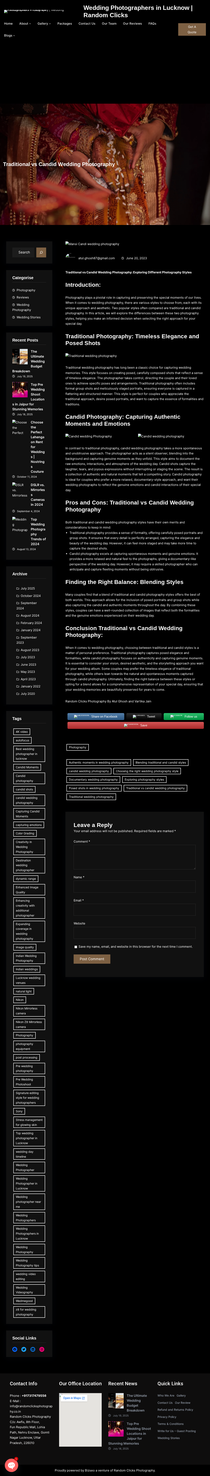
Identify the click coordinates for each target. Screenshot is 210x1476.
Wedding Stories (29, 317)
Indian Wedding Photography (26, 958)
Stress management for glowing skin (29, 1122)
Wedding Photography (21, 307)
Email (79, 900)
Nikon (20, 999)
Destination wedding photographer (25, 865)
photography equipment (24, 1046)
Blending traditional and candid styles (161, 762)
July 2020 (28, 694)
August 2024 (30, 615)
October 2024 (31, 596)
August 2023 (30, 650)
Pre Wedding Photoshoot (24, 1082)
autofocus (22, 740)
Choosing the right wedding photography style (147, 771)
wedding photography (97, 367)
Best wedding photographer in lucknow (26, 753)
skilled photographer (170, 564)
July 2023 (28, 657)
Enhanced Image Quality (27, 889)
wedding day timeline (24, 1154)
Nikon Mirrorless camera (26, 1011)
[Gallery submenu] (50, 23)
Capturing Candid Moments (28, 814)
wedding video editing (26, 1276)
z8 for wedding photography (26, 1312)
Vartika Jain (143, 701)
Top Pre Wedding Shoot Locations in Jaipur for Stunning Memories (28, 396)
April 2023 (28, 679)
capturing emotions (29, 825)
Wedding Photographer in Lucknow (26, 1183)
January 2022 (30, 686)
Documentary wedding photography (93, 779)
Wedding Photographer (25, 1167)
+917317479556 (34, 1396)
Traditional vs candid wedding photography (155, 788)
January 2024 (31, 630)
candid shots (24, 789)
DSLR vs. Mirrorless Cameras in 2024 (38, 495)
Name (79, 877)
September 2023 (26, 640)
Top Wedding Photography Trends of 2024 (38, 531)
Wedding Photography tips (27, 1263)
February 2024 (31, 623)
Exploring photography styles (144, 779)
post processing (26, 1057)
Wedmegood (24, 1301)
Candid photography (24, 778)
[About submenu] (30, 23)
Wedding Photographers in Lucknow (27, 1233)
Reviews (23, 297)
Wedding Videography (24, 1290)
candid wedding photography (27, 800)
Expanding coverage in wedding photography (24, 931)
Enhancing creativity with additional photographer (25, 908)
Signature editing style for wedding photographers (27, 1097)
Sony (19, 1111)
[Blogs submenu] (14, 35)
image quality (25, 947)
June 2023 (28, 664)
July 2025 (28, 588)
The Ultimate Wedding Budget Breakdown (28, 361)
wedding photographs (81, 485)
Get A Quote (192, 29)
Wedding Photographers (26, 1217)
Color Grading (25, 833)
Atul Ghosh (120, 701)
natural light (24, 991)
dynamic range (26, 878)
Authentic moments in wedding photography (99, 762)
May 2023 (28, 672)
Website (79, 923)
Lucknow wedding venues (28, 980)
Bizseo (90, 1470)
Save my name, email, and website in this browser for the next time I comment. (136, 946)
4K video (22, 731)
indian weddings (27, 969)
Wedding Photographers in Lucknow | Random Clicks (138, 11)
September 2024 (26, 605)
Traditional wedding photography (91, 796)
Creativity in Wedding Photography (24, 846)
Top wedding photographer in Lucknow (26, 1138)
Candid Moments (27, 767)
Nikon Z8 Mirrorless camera (29, 1024)
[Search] (41, 252)
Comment (82, 841)
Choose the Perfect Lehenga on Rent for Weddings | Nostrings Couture (38, 447)
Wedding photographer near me (28, 1201)
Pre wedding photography (24, 1068)
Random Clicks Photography (134, 1470)
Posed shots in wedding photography (94, 788)
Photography (26, 290)
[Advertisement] (105, 73)
